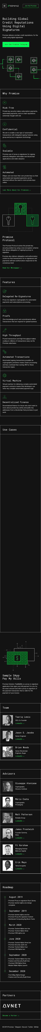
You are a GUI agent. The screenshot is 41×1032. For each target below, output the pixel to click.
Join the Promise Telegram (16, 44)
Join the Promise (30, 6)
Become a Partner (10, 1015)
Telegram (18, 1027)
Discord (24, 1027)
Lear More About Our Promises (16, 190)
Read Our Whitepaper (11, 268)
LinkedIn (18, 723)
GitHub (36, 1027)
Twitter (30, 1027)
